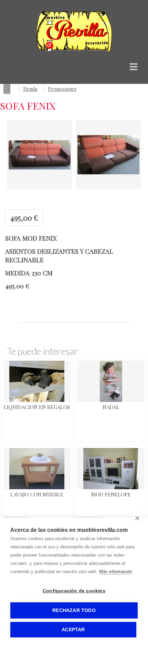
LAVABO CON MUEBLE (36, 494)
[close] (137, 518)
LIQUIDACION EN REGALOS (37, 407)
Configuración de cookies (74, 590)
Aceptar (73, 629)
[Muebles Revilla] (74, 51)
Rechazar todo (74, 610)
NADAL (111, 407)
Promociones (62, 89)
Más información (115, 571)
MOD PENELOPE (111, 494)
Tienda (30, 89)
